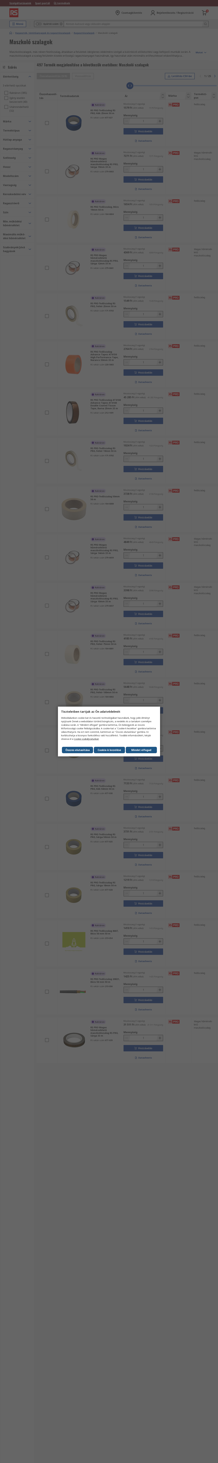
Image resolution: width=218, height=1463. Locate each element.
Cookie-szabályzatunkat (86, 738)
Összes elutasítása (77, 750)
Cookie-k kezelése (109, 750)
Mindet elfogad (141, 750)
